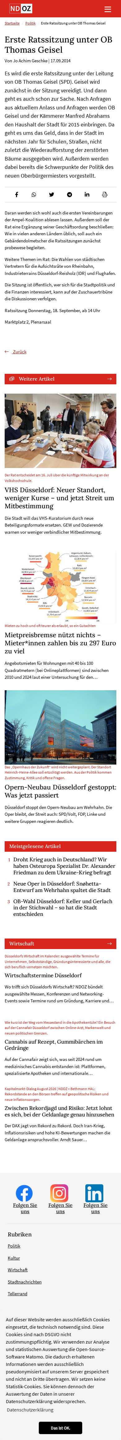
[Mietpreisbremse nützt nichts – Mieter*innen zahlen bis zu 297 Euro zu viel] (60, 587)
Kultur (14, 1258)
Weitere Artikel (37, 379)
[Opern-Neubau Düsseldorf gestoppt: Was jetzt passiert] (60, 727)
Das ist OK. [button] (60, 1428)
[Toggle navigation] (107, 8)
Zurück (19, 352)
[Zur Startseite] (20, 8)
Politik (30, 23)
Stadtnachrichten (25, 1282)
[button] (16, 194)
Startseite (12, 23)
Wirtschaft (21, 943)
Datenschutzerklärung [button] (30, 1410)
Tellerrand (17, 1293)
